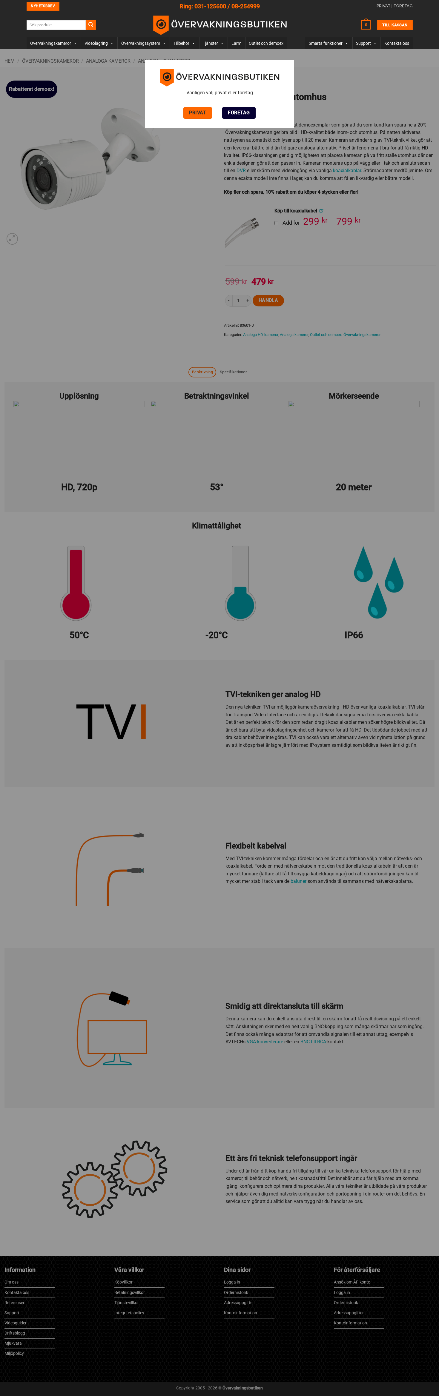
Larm (236, 43)
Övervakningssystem (140, 43)
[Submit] (91, 25)
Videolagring (96, 43)
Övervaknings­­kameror (50, 43)
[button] (366, 25)
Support (363, 43)
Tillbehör (181, 43)
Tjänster (210, 43)
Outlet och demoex (266, 43)
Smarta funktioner (326, 43)
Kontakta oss (396, 43)
